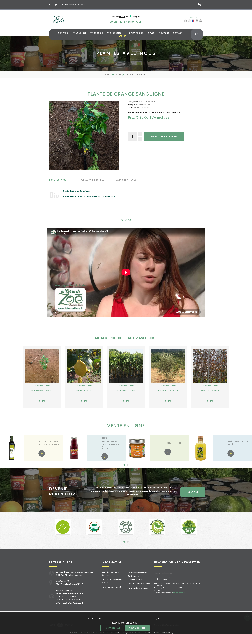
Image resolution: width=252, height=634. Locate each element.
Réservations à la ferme (139, 583)
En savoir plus (112, 628)
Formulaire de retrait (111, 587)
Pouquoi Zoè (79, 33)
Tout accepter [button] (137, 628)
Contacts (178, 33)
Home (108, 75)
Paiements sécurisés (137, 572)
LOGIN (194, 17)
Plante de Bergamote (42, 390)
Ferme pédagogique (134, 33)
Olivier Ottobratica (168, 390)
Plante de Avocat (126, 390)
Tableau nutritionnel (91, 180)
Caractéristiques (126, 180)
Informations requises (73, 4)
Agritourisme (114, 33)
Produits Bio (96, 33)
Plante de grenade (210, 390)
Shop (123, 36)
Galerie (151, 33)
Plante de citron (84, 390)
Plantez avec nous (136, 75)
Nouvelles (164, 33)
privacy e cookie (179, 593)
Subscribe (162, 579)
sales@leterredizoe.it (73, 593)
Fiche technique (58, 180)
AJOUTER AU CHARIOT (165, 136)
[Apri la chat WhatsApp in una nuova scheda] (56, 4)
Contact (192, 492)
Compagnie (63, 33)
